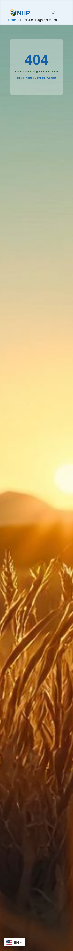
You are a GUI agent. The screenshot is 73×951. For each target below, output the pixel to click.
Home (12, 20)
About (29, 77)
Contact (51, 77)
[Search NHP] (53, 12)
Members (40, 77)
